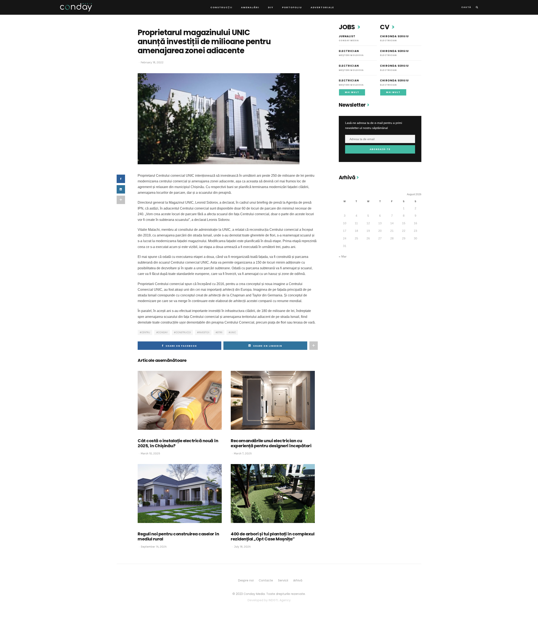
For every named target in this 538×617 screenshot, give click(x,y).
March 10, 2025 (150, 453)
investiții (204, 332)
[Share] (121, 189)
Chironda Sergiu (394, 36)
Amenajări (250, 7)
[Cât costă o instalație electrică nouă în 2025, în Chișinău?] (180, 400)
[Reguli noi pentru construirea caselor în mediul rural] (180, 493)
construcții (183, 332)
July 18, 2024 (242, 546)
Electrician (349, 51)
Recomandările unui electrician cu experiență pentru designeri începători (271, 443)
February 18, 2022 (152, 62)
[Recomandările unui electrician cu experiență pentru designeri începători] (273, 400)
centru (145, 332)
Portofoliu (292, 7)
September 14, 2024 (153, 546)
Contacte (266, 580)
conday (163, 332)
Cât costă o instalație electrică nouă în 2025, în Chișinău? (178, 443)
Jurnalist (347, 36)
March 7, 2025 (243, 453)
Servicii (283, 580)
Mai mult (352, 92)
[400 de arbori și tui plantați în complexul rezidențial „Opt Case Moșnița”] (273, 493)
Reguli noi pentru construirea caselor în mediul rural (178, 536)
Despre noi (246, 580)
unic (233, 332)
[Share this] (121, 179)
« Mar (343, 256)
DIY (270, 7)
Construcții (221, 7)
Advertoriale (322, 7)
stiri (219, 332)
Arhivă (297, 580)
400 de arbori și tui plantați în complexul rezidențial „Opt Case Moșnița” (272, 536)
